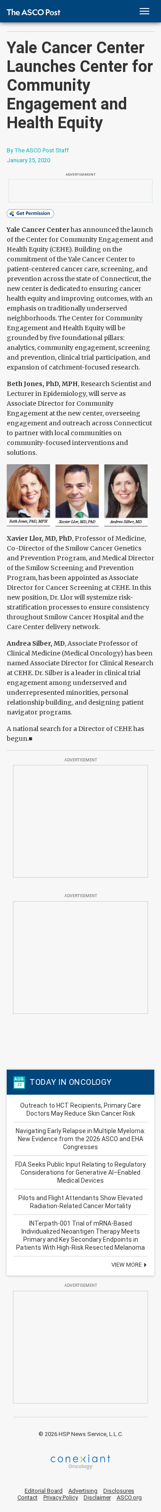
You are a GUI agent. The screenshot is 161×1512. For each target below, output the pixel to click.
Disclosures (118, 1490)
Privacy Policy (60, 1497)
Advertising (82, 1490)
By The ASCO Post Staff (38, 150)
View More (127, 1264)
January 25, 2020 (28, 160)
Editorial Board (44, 1490)
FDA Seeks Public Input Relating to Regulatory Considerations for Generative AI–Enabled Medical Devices (80, 1172)
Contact (27, 1497)
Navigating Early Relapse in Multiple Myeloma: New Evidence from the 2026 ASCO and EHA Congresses (80, 1139)
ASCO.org (129, 1497)
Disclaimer (97, 1497)
